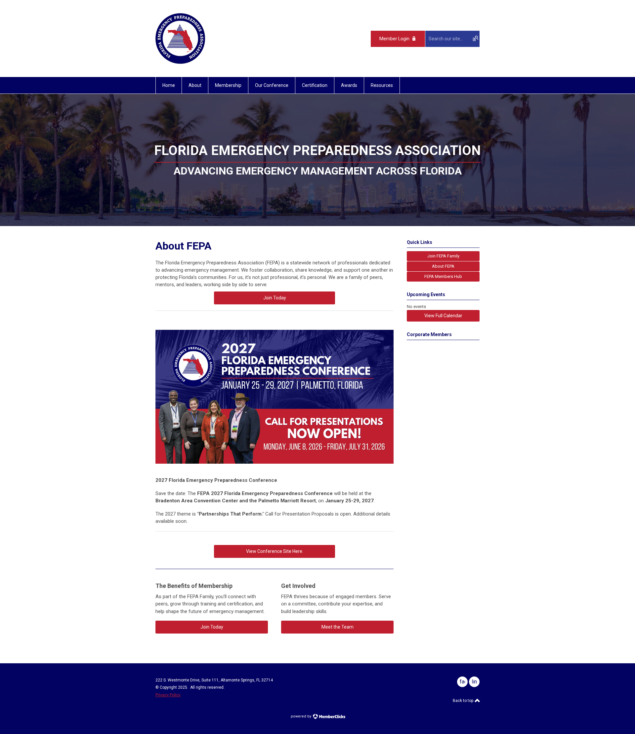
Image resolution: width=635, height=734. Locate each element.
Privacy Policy (168, 695)
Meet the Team (337, 627)
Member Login (394, 38)
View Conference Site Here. (274, 551)
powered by (301, 716)
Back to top (463, 700)
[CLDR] (180, 62)
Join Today (274, 297)
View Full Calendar (443, 315)
